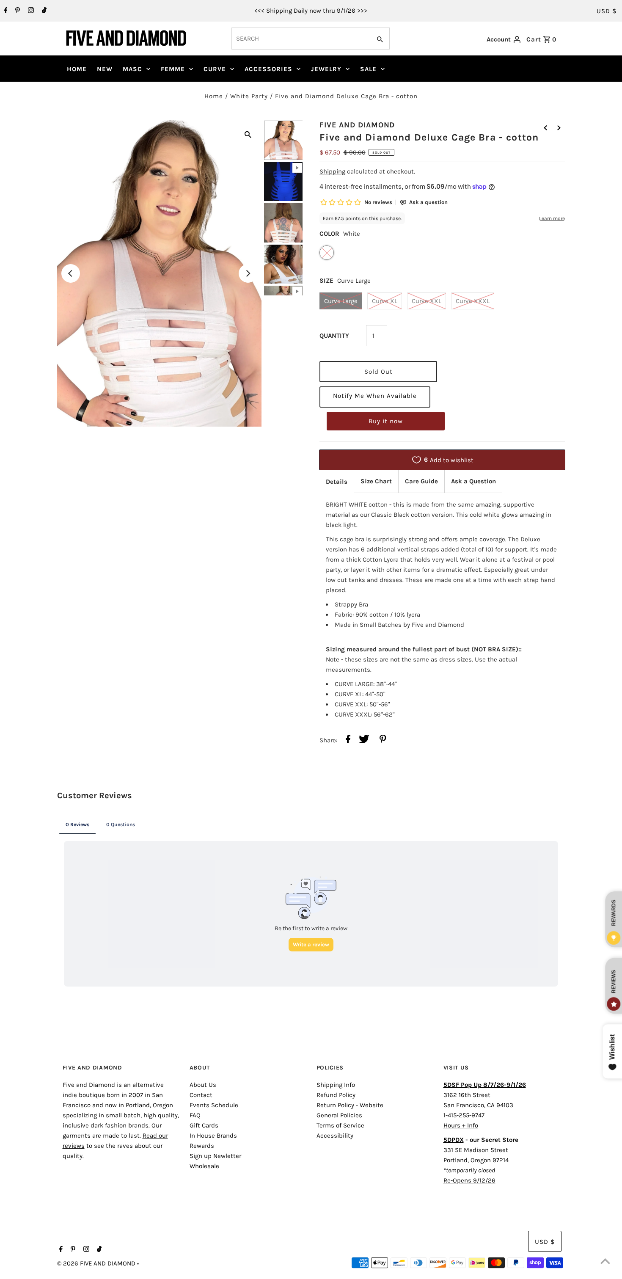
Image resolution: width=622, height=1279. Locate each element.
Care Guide (421, 481)
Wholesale (204, 1166)
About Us (203, 1085)
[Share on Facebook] (348, 740)
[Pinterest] (16, 11)
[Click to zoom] (248, 133)
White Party (249, 96)
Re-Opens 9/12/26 (469, 1180)
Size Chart (376, 481)
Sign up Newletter (215, 1156)
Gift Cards (204, 1125)
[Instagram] (30, 11)
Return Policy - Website (350, 1105)
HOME (77, 69)
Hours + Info (460, 1125)
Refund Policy (336, 1095)
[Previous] (70, 273)
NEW (105, 69)
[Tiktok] (43, 11)
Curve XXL (426, 301)
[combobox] (300, 38)
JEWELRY (326, 69)
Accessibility (335, 1135)
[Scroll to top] (605, 1262)
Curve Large (341, 301)
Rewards (202, 1145)
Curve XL (384, 301)
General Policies (339, 1115)
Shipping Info (336, 1085)
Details (336, 481)
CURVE (215, 69)
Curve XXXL (473, 301)
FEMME (173, 69)
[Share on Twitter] (364, 740)
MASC (132, 69)
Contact (201, 1095)
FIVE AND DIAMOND (357, 125)
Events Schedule (214, 1105)
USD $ (606, 11)
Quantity (334, 335)
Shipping (332, 171)
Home (213, 96)
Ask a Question (473, 481)
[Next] (248, 273)
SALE (368, 69)
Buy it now (386, 421)
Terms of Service (340, 1125)
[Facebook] (5, 11)
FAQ (195, 1115)
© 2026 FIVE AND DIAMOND (97, 1263)
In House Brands (213, 1135)
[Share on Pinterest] (383, 740)
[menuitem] (77, 69)
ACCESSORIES (268, 69)
